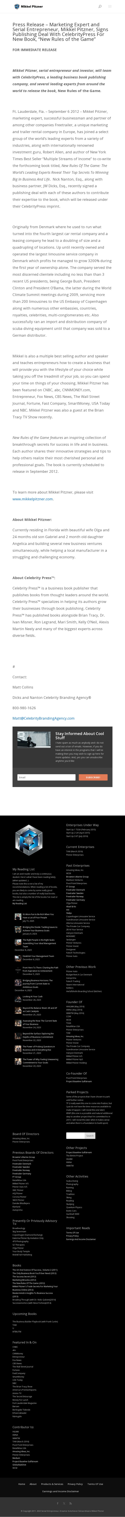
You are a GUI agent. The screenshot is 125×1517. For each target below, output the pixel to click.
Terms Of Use (72, 1232)
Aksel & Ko (71, 906)
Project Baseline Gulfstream (79, 1081)
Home (21, 1484)
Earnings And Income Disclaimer (81, 1239)
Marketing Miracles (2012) (24, 1280)
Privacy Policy (72, 1236)
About (33, 1484)
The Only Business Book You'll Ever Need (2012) (34, 1273)
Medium (16, 1458)
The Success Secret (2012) (24, 1276)
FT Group (70, 886)
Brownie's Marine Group (77, 876)
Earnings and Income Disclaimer (60, 1491)
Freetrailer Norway (74, 896)
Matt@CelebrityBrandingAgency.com (44, 718)
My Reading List (20, 903)
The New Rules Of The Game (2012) (29, 1283)
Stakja (69, 913)
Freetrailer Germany (75, 900)
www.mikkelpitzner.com (33, 498)
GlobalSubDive (19, 1464)
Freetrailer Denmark (75, 889)
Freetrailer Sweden (74, 893)
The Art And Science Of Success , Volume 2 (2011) (35, 1270)
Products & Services (52, 1484)
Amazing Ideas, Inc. (75, 1036)
